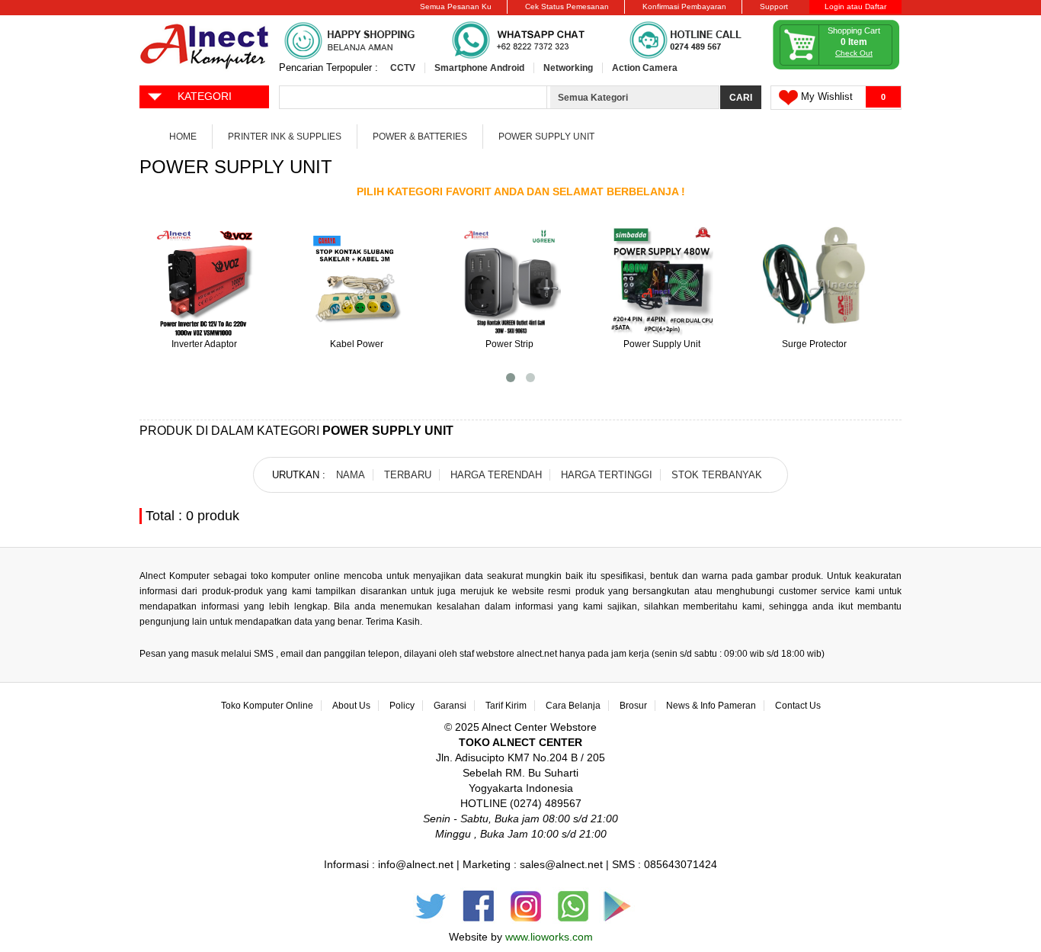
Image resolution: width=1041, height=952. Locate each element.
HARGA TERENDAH (496, 475)
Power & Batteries (420, 136)
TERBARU (407, 475)
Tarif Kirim (506, 705)
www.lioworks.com (549, 937)
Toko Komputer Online (267, 705)
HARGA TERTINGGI (606, 475)
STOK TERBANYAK (716, 475)
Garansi (450, 705)
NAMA (350, 475)
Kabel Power (356, 344)
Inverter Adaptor (204, 344)
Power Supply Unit (546, 136)
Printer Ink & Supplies (284, 136)
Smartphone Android (479, 68)
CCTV (402, 68)
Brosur (633, 705)
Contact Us (798, 705)
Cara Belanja (573, 705)
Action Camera (644, 68)
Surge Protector (814, 344)
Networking (568, 68)
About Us (351, 705)
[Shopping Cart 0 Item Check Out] (837, 66)
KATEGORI (205, 96)
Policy (402, 705)
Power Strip (509, 344)
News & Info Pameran (711, 705)
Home (183, 136)
